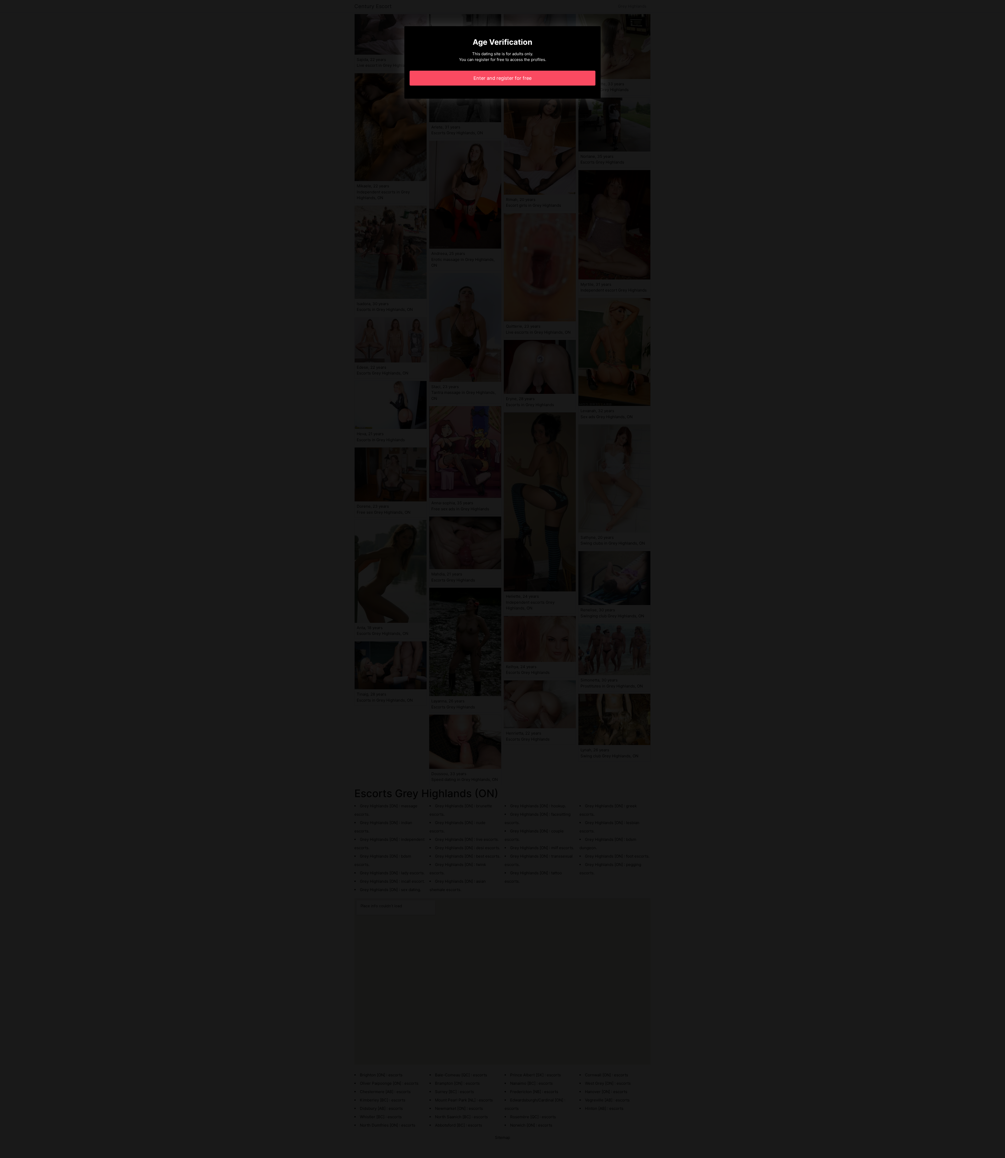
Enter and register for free (502, 78)
